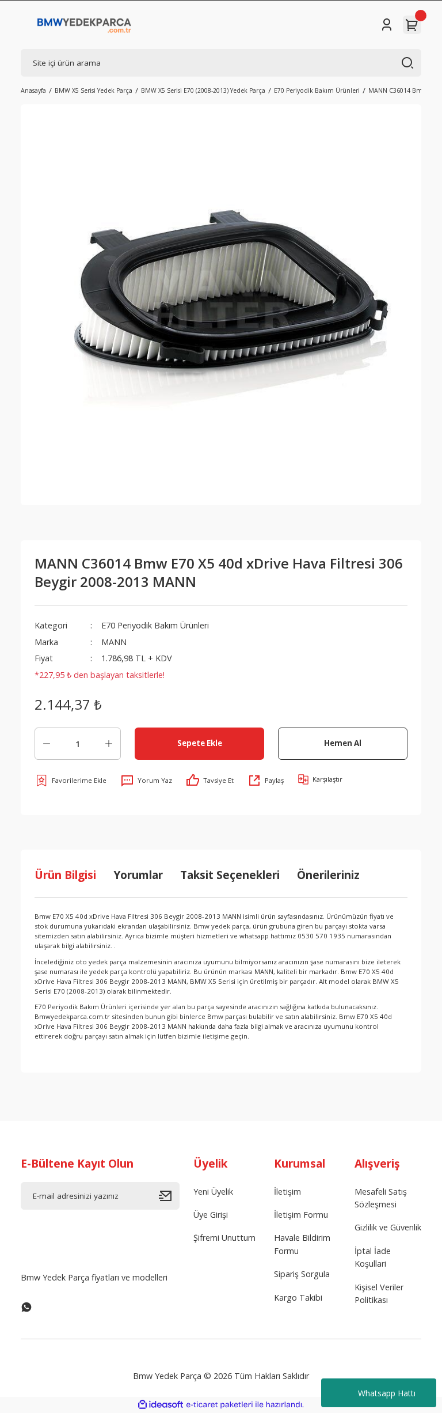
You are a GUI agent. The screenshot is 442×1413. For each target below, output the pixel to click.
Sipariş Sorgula (302, 1273)
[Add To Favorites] (70, 780)
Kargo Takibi (298, 1297)
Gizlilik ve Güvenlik (388, 1227)
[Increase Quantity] (108, 743)
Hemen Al (342, 743)
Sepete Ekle (199, 743)
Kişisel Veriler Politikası (379, 1293)
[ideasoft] (161, 1405)
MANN (114, 642)
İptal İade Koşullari (373, 1257)
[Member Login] (387, 25)
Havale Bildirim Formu (302, 1244)
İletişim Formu (301, 1214)
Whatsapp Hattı (387, 1393)
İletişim (287, 1191)
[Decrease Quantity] (46, 743)
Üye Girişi (210, 1214)
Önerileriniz (328, 874)
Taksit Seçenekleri (230, 874)
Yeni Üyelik (213, 1191)
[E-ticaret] (219, 1405)
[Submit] (169, 1196)
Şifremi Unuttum (224, 1237)
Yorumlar (138, 874)
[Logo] (84, 24)
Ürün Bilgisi (65, 874)
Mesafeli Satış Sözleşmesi (381, 1198)
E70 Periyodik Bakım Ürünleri (155, 625)
